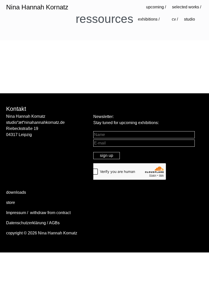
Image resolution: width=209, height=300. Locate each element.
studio (189, 19)
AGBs (54, 223)
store (10, 202)
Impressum (16, 213)
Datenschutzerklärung (26, 223)
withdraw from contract (50, 213)
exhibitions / (149, 19)
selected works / (186, 7)
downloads (16, 192)
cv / (175, 19)
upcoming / (156, 7)
